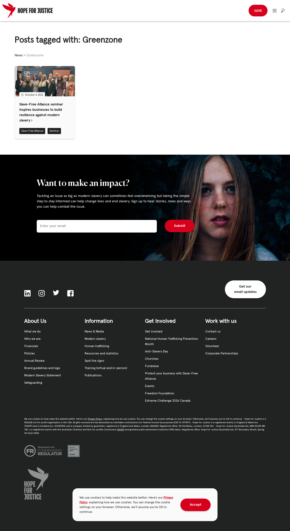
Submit (179, 226)
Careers (210, 338)
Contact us (213, 331)
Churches (151, 358)
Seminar (54, 131)
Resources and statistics (101, 353)
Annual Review (34, 360)
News (19, 55)
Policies (29, 353)
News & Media (94, 331)
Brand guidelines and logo (42, 368)
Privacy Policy (95, 419)
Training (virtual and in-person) (106, 368)
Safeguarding (33, 382)
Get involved (153, 331)
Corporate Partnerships (221, 353)
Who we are (32, 338)
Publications (93, 375)
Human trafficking (97, 346)
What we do (32, 331)
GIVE (258, 11)
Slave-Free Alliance (32, 131)
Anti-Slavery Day (156, 351)
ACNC (121, 430)
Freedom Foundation (159, 393)
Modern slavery (95, 338)
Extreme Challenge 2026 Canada (167, 400)
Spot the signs (94, 360)
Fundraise (152, 366)
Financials (31, 346)
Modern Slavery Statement (42, 375)
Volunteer (212, 346)
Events (149, 386)
